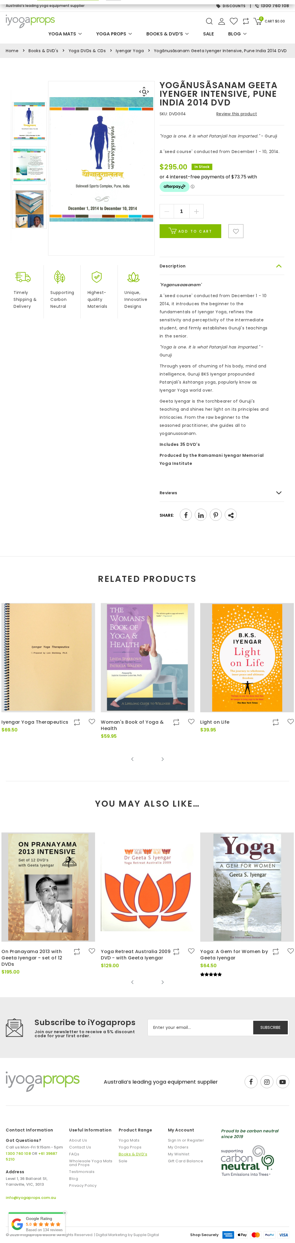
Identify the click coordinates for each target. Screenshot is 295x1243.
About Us (78, 1140)
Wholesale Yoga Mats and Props (91, 1162)
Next (162, 759)
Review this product (236, 114)
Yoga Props (111, 34)
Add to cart (194, 231)
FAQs (74, 1154)
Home (12, 51)
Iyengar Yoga (130, 51)
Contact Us (80, 1147)
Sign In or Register (186, 1140)
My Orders (178, 1147)
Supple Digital (146, 1235)
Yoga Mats (62, 34)
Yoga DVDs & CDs (87, 51)
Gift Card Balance (185, 1161)
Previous (132, 759)
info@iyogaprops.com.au (31, 1197)
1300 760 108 (275, 6)
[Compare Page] (261, 257)
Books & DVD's (43, 51)
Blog (234, 34)
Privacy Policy (83, 1185)
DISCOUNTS (234, 5)
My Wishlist (179, 1154)
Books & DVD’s (164, 34)
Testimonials (81, 1171)
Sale (208, 34)
